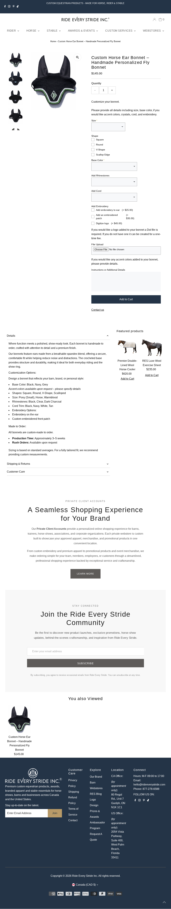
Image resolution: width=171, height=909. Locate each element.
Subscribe (85, 663)
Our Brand (96, 776)
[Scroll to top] (164, 902)
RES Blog (96, 793)
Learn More (85, 573)
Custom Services (119, 30)
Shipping (73, 791)
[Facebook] (5, 7)
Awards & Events (82, 30)
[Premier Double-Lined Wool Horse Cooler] (127, 346)
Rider (12, 30)
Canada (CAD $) (86, 884)
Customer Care (16, 471)
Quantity (96, 83)
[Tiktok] (17, 7)
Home (53, 41)
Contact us (97, 310)
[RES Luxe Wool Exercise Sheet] (152, 346)
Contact (72, 820)
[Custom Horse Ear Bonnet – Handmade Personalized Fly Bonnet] (19, 719)
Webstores (152, 30)
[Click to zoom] (77, 57)
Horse (31, 30)
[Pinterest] (13, 7)
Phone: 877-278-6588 (146, 788)
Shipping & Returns (18, 463)
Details (11, 335)
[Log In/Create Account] (154, 19)
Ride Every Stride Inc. (85, 875)
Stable (52, 30)
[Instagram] (9, 7)
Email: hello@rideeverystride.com (149, 782)
